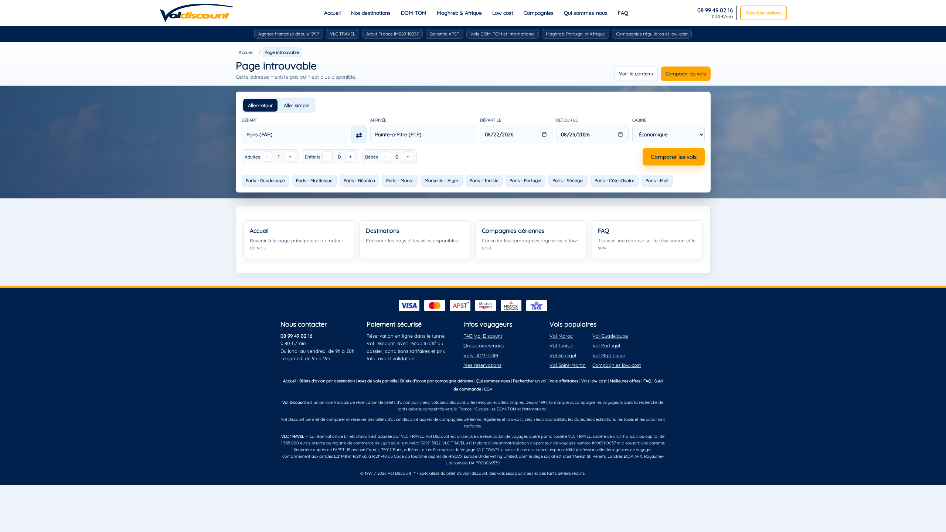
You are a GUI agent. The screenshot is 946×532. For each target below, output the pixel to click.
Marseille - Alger (442, 180)
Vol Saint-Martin (567, 365)
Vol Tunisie (561, 345)
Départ (249, 120)
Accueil (332, 13)
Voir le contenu (636, 73)
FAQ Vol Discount (482, 336)
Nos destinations (371, 13)
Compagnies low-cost (616, 365)
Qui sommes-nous (586, 13)
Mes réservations (764, 13)
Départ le (490, 120)
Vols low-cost (594, 380)
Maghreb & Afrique (459, 13)
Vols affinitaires (564, 380)
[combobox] (295, 134)
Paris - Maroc (400, 180)
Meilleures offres (626, 380)
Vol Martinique (608, 355)
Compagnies (539, 13)
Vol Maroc (561, 336)
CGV (488, 389)
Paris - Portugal (525, 180)
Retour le (567, 120)
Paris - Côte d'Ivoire (614, 180)
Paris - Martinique (314, 180)
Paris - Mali (657, 180)
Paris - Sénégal (567, 180)
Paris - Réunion (359, 180)
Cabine (639, 120)
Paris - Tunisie (484, 180)
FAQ (623, 13)
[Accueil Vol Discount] (196, 13)
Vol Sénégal (562, 355)
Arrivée (378, 120)
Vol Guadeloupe (610, 336)
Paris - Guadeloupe (265, 180)
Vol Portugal (606, 345)
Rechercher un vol (530, 380)
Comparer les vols (686, 73)
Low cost (502, 13)
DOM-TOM (413, 13)
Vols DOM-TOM (480, 355)
